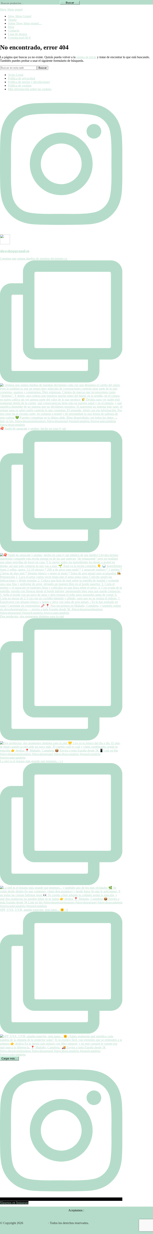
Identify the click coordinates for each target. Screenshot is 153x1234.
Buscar (70, 2)
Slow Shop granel (11, 9)
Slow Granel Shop (35, 1223)
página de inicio (86, 57)
